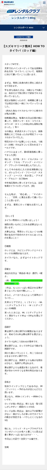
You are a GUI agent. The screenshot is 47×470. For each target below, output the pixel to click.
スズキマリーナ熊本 (23, 37)
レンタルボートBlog (23, 18)
